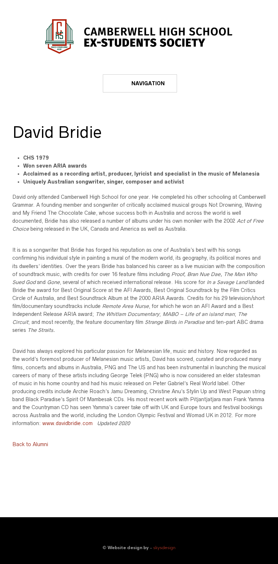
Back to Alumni (30, 444)
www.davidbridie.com (67, 423)
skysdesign (164, 548)
